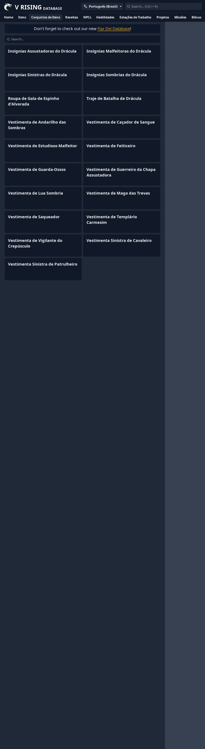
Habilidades (105, 17)
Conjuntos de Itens (45, 17)
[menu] (102, 6)
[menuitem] (102, 6)
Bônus (196, 17)
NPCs (87, 17)
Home (8, 17)
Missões (180, 17)
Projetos (163, 17)
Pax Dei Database (113, 28)
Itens (22, 17)
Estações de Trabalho (135, 17)
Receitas (71, 17)
